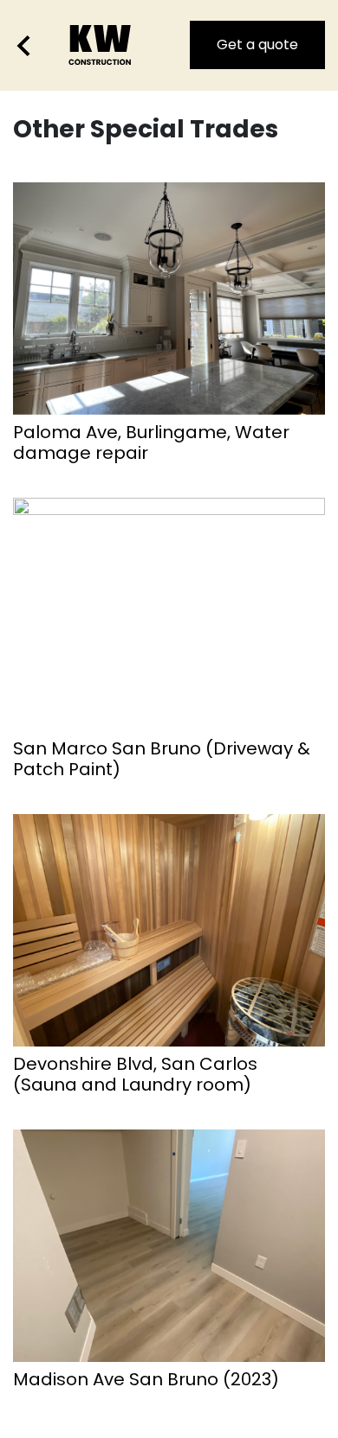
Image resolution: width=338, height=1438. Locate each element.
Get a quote (257, 44)
